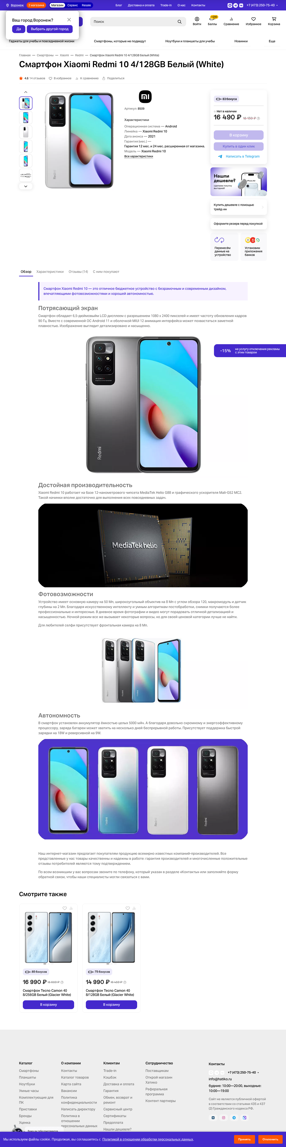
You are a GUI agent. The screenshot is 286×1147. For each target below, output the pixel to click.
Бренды (25, 1116)
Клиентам (111, 1063)
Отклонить (270, 1139)
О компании (71, 1063)
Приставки (28, 1109)
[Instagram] (223, 1117)
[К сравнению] (71, 908)
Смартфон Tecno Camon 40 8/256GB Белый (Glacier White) (47, 993)
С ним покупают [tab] (106, 271)
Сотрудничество (159, 1063)
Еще (272, 41)
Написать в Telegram (242, 156)
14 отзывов (37, 78)
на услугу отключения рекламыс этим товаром (250, 350)
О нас (182, 5)
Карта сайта (71, 1084)
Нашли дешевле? (117, 1129)
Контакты (198, 5)
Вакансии (69, 1091)
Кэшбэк (109, 1077)
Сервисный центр (117, 1109)
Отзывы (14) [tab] (78, 271)
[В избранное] (65, 908)
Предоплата (113, 1122)
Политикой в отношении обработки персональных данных (147, 1139)
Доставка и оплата (141, 5)
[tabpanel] (143, 581)
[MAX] (244, 1117)
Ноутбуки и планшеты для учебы (190, 41)
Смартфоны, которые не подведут (120, 41)
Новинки (241, 41)
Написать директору (78, 1109)
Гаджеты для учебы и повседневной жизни (41, 41)
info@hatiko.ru (220, 1079)
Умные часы (29, 1091)
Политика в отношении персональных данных (79, 1121)
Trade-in (166, 5)
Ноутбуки (27, 1084)
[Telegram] (234, 1117)
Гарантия (111, 1091)
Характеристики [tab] (50, 271)
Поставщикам (157, 1071)
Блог (119, 5)
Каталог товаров (75, 1077)
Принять (244, 1139)
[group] (79, 140)
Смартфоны (29, 1071)
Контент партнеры (161, 1101)
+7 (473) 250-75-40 (261, 5)
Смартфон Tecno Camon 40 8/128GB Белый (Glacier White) (110, 993)
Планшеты (27, 1077)
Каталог (25, 1063)
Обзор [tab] (26, 271)
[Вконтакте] (213, 1117)
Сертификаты (114, 1116)
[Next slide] (25, 186)
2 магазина (36, 5)
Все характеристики (138, 156)
